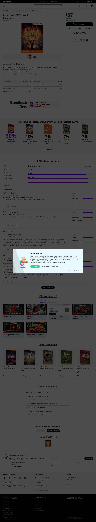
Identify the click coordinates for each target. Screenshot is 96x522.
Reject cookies (46, 266)
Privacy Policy (76, 270)
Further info (55, 266)
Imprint (69, 270)
